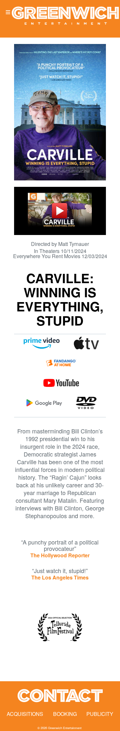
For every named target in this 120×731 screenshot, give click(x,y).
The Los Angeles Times (60, 577)
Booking (65, 714)
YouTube (61, 383)
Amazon (41, 343)
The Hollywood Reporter (60, 555)
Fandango (61, 363)
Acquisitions (25, 714)
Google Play (44, 403)
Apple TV (86, 343)
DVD (86, 403)
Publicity (99, 714)
